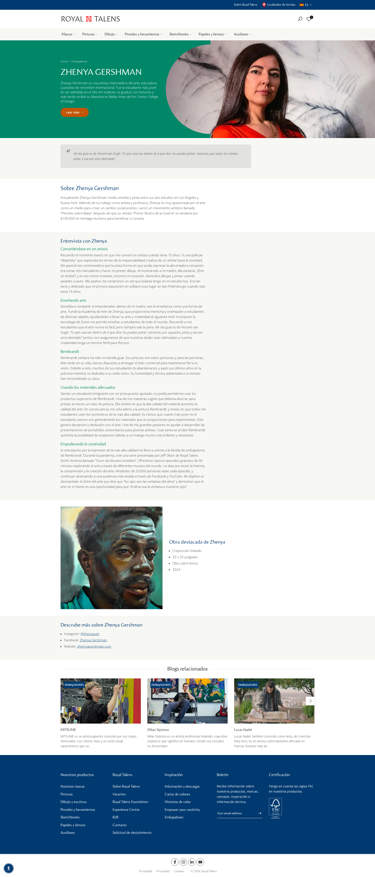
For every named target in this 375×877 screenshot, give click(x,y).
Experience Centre (126, 810)
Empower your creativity (182, 810)
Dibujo (110, 34)
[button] (306, 4)
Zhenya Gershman (93, 640)
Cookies (179, 871)
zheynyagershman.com (94, 646)
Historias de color (178, 802)
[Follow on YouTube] (200, 862)
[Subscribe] (257, 813)
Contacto (120, 825)
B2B (115, 817)
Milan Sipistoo (158, 730)
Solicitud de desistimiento (132, 833)
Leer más (72, 112)
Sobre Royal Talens (245, 5)
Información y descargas (182, 786)
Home (64, 61)
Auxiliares (241, 34)
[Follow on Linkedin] (192, 862)
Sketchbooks (179, 34)
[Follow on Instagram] (183, 862)
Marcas (67, 34)
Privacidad (145, 871)
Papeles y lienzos (211, 34)
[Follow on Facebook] (175, 862)
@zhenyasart (90, 634)
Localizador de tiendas (281, 5)
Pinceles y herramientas (142, 34)
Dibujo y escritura (73, 802)
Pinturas (88, 34)
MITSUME (68, 730)
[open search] (300, 19)
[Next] (310, 701)
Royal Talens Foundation (130, 802)
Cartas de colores (177, 794)
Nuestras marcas (73, 786)
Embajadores (79, 61)
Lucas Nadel (243, 730)
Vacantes (119, 794)
